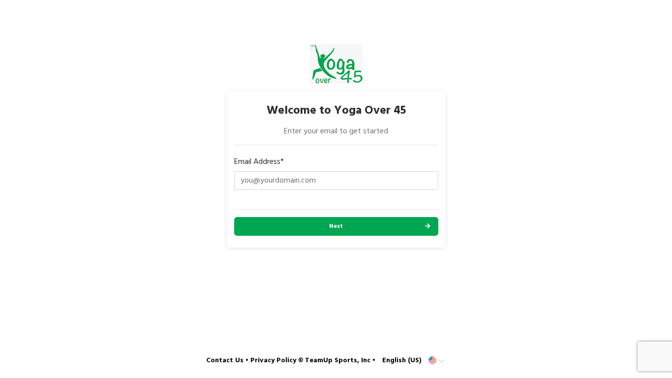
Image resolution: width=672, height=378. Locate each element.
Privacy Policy (273, 360)
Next (336, 226)
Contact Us (225, 360)
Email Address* (259, 162)
